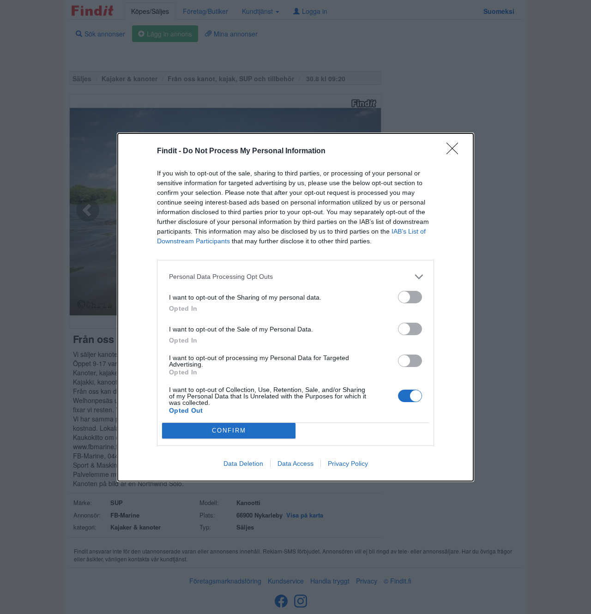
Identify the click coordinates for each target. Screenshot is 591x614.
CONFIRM (229, 430)
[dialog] (295, 307)
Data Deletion (243, 463)
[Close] (455, 151)
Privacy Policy (348, 463)
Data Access (295, 463)
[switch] (410, 297)
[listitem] (295, 277)
